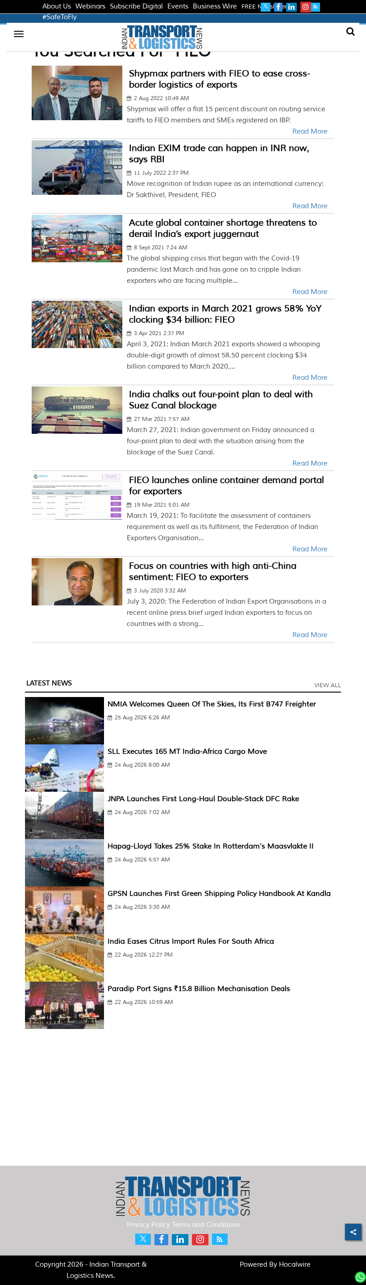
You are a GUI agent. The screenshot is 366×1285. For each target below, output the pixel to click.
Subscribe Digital (136, 6)
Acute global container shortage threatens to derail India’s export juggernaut (223, 228)
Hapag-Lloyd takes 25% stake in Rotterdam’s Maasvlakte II (211, 846)
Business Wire (215, 6)
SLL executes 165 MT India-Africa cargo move (187, 751)
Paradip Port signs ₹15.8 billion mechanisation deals (199, 988)
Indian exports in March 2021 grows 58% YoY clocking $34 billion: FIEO (225, 314)
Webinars (90, 6)
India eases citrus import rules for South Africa (191, 941)
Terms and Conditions (206, 1225)
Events (177, 6)
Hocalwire (295, 1264)
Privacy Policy (148, 1225)
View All (327, 685)
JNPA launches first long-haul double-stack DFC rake (203, 798)
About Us (56, 6)
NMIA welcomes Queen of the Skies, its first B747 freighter (212, 704)
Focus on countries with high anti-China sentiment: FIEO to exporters (212, 571)
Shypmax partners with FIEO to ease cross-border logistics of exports (219, 79)
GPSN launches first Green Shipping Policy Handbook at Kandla (219, 893)
